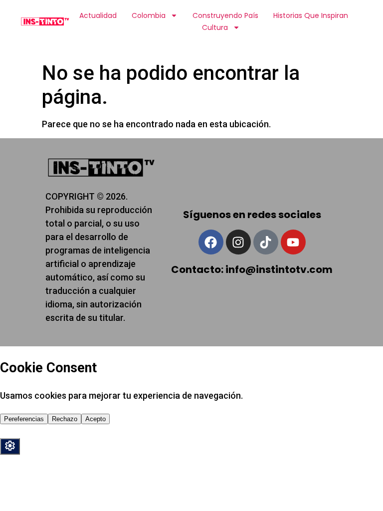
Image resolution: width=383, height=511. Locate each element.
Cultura (215, 27)
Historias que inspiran (310, 15)
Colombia (149, 15)
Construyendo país (225, 15)
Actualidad (98, 15)
